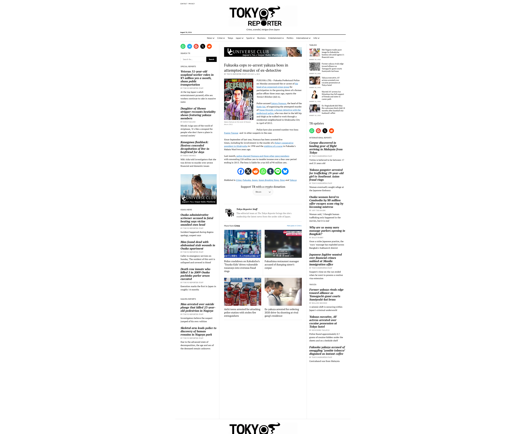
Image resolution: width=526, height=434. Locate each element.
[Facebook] (240, 171)
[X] (248, 171)
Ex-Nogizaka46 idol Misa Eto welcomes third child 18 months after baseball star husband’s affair (333, 109)
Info (315, 38)
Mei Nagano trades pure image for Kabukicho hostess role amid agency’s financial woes (333, 53)
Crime (220, 38)
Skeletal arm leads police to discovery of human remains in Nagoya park (198, 331)
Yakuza (293, 180)
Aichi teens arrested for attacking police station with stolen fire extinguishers (242, 312)
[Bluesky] (285, 171)
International (302, 38)
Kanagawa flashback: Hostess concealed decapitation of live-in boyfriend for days (195, 147)
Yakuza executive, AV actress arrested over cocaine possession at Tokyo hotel (331, 81)
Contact (184, 4)
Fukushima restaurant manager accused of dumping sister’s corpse (282, 264)
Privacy (191, 4)
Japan (238, 38)
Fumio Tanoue (231, 132)
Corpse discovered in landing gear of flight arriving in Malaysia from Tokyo (326, 147)
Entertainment (275, 38)
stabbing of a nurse (273, 146)
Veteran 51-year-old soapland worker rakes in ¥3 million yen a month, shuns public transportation (197, 78)
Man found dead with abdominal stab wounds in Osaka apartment (198, 245)
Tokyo (230, 38)
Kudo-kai (261, 106)
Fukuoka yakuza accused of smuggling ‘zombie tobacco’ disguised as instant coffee (327, 350)
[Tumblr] (270, 171)
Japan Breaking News (269, 180)
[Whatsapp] (263, 171)
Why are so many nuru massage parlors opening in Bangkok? (327, 231)
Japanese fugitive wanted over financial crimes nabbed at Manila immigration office (325, 259)
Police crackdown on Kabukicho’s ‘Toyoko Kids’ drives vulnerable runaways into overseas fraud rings (242, 266)
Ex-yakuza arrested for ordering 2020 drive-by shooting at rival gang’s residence (282, 312)
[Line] (277, 171)
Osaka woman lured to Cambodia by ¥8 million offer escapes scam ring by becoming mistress (326, 201)
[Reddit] (255, 171)
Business (261, 38)
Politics (290, 38)
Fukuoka (247, 180)
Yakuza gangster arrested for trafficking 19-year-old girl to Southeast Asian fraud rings (326, 174)
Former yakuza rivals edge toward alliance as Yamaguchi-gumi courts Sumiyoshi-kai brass (333, 67)
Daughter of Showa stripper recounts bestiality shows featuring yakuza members (198, 113)
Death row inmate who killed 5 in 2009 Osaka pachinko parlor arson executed (195, 274)
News (209, 38)
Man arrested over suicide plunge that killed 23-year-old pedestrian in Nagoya (198, 307)
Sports (249, 38)
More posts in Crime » (294, 226)
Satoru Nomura (278, 103)
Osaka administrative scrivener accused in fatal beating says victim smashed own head (197, 219)
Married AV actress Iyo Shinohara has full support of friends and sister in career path (333, 95)
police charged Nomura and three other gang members (262, 155)
